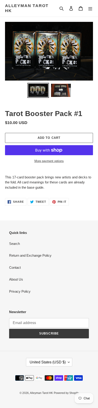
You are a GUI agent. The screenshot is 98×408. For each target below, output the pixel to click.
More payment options (49, 161)
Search (14, 244)
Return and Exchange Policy (30, 255)
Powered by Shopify (66, 393)
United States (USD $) (48, 362)
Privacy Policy (20, 291)
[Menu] (90, 8)
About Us (16, 279)
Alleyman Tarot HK (27, 8)
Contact (15, 267)
